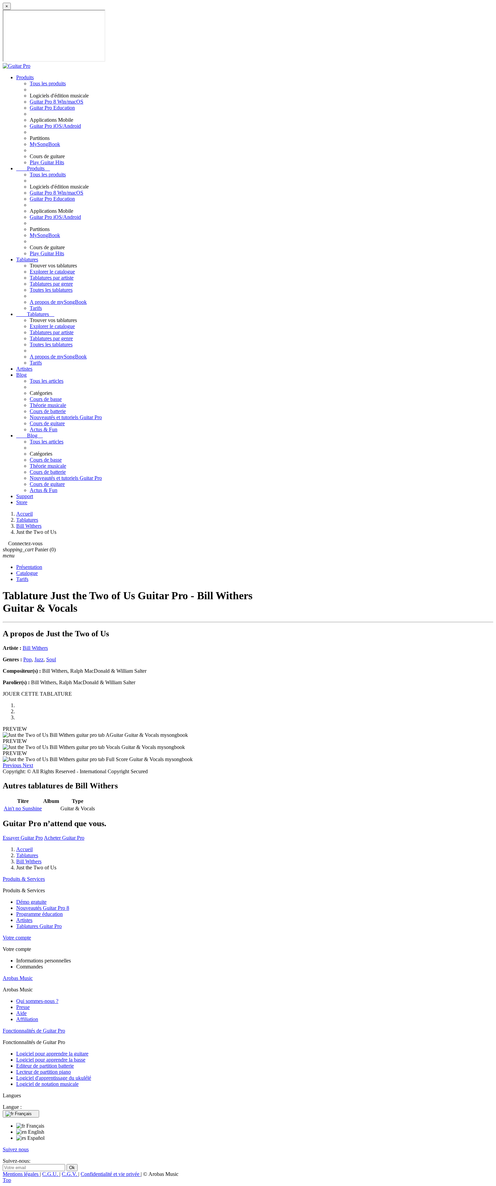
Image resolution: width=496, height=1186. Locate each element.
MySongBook (45, 144)
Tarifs (36, 308)
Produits (25, 77)
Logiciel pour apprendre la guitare (52, 1054)
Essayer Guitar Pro (23, 838)
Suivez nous (16, 1149)
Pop (27, 659)
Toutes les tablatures (51, 290)
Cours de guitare (47, 423)
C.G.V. (70, 1174)
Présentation (29, 567)
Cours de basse (46, 399)
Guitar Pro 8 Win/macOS (56, 102)
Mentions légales (21, 1174)
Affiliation (27, 1019)
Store (21, 502)
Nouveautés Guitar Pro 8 (42, 908)
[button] (13, 765)
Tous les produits (48, 83)
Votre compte (17, 938)
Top (7, 1180)
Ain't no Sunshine (23, 808)
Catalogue (27, 573)
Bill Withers (35, 648)
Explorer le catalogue (52, 271)
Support (24, 496)
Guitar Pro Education (52, 108)
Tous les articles (46, 381)
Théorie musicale (48, 405)
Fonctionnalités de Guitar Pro (34, 1031)
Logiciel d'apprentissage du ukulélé (53, 1078)
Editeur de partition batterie (45, 1066)
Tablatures (27, 259)
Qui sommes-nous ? (37, 1001)
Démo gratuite (31, 902)
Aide (21, 1013)
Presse (23, 1007)
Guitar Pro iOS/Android (55, 126)
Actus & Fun (43, 429)
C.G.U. (50, 1174)
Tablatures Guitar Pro (39, 926)
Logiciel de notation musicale (47, 1084)
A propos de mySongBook (58, 302)
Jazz (39, 659)
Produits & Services (24, 879)
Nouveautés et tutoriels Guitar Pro (66, 417)
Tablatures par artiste (52, 278)
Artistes (24, 369)
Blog (21, 375)
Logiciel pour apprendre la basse (50, 1060)
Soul (51, 659)
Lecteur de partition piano (43, 1072)
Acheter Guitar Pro (64, 838)
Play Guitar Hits (47, 162)
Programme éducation (39, 914)
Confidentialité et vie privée (111, 1174)
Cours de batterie (48, 411)
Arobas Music (18, 978)
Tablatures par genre (51, 284)
